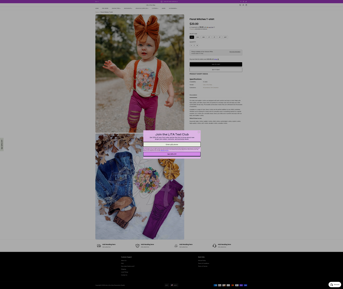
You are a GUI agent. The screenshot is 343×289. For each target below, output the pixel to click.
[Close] (199, 132)
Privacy (167, 150)
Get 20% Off (171, 154)
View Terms (163, 150)
